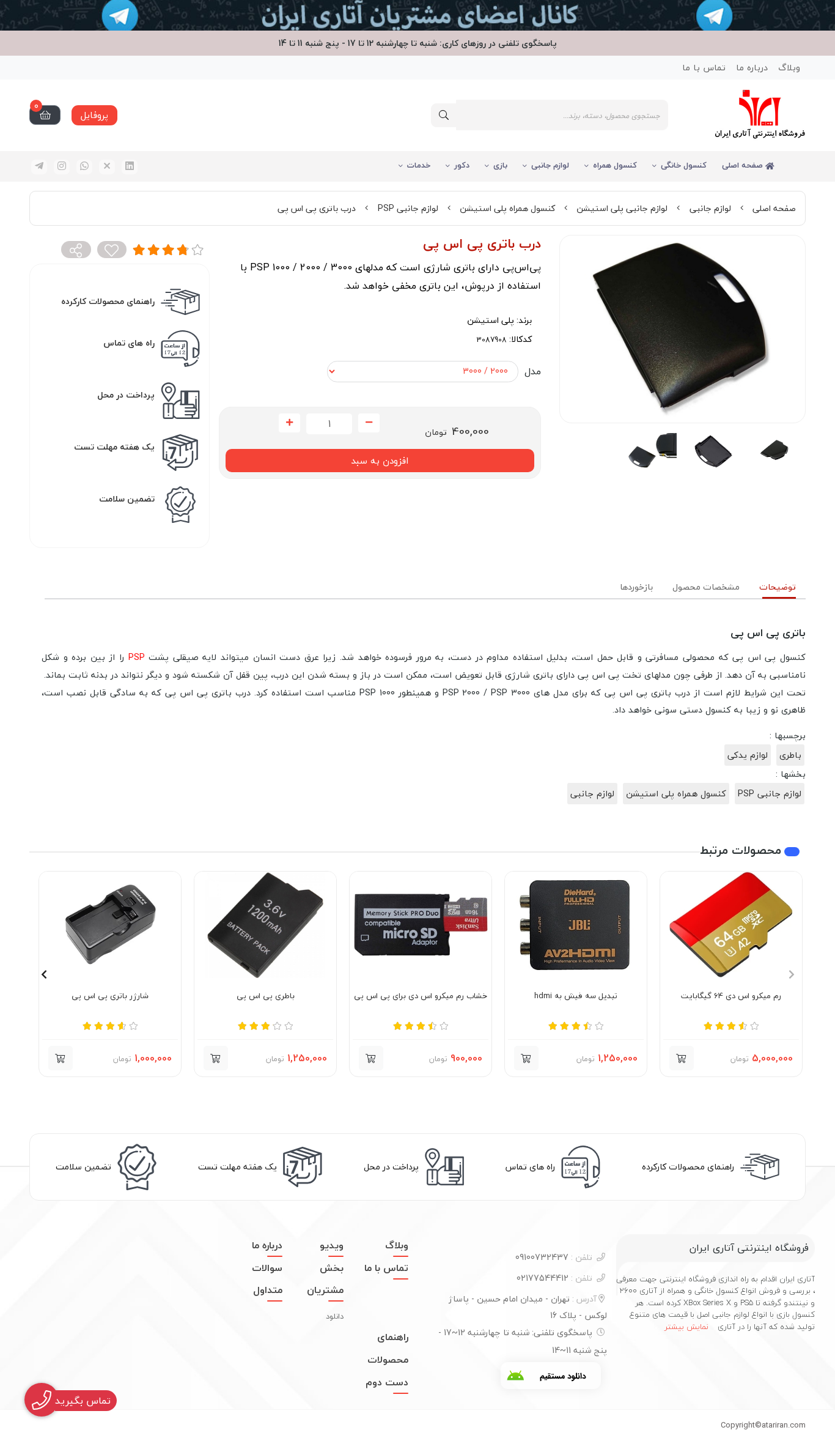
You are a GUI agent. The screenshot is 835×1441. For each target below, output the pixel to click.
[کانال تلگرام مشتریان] (417, 15)
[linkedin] (129, 166)
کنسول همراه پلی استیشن (507, 208)
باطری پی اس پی (266, 996)
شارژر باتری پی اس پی (110, 996)
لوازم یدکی (747, 755)
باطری (790, 755)
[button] (681, 1058)
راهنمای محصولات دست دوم (387, 1359)
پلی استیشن (490, 320)
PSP (136, 657)
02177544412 (554, 1278)
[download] (551, 1375)
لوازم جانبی (550, 165)
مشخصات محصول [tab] (706, 587)
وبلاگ (789, 67)
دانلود (335, 1316)
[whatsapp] (84, 166)
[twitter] (107, 166)
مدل (532, 371)
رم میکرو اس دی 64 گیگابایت (731, 996)
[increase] (289, 423)
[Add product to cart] (216, 1058)
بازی (500, 165)
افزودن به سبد (379, 461)
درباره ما (752, 67)
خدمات (418, 165)
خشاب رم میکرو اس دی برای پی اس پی (420, 996)
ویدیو (332, 1245)
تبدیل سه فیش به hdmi (575, 996)
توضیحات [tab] (777, 587)
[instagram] (62, 166)
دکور (461, 165)
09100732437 (553, 1257)
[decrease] (369, 423)
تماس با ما (704, 67)
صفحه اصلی (743, 165)
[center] (444, 115)
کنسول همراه (615, 165)
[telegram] (39, 166)
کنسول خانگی (684, 165)
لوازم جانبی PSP (408, 208)
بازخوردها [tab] (636, 587)
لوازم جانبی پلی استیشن (622, 208)
